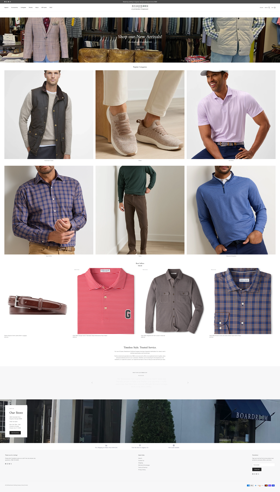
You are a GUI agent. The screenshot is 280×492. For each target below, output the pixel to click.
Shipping (140, 463)
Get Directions (15, 432)
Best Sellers (140, 263)
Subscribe (257, 469)
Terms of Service (142, 467)
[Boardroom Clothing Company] (140, 7)
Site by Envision (24, 485)
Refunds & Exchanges (144, 465)
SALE (51, 7)
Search (140, 458)
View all (140, 265)
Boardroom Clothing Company (14, 485)
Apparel (6, 7)
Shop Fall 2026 (140, 47)
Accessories (14, 7)
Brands (31, 7)
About (36, 7)
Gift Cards (44, 7)
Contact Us (141, 460)
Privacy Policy (142, 469)
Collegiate (23, 7)
